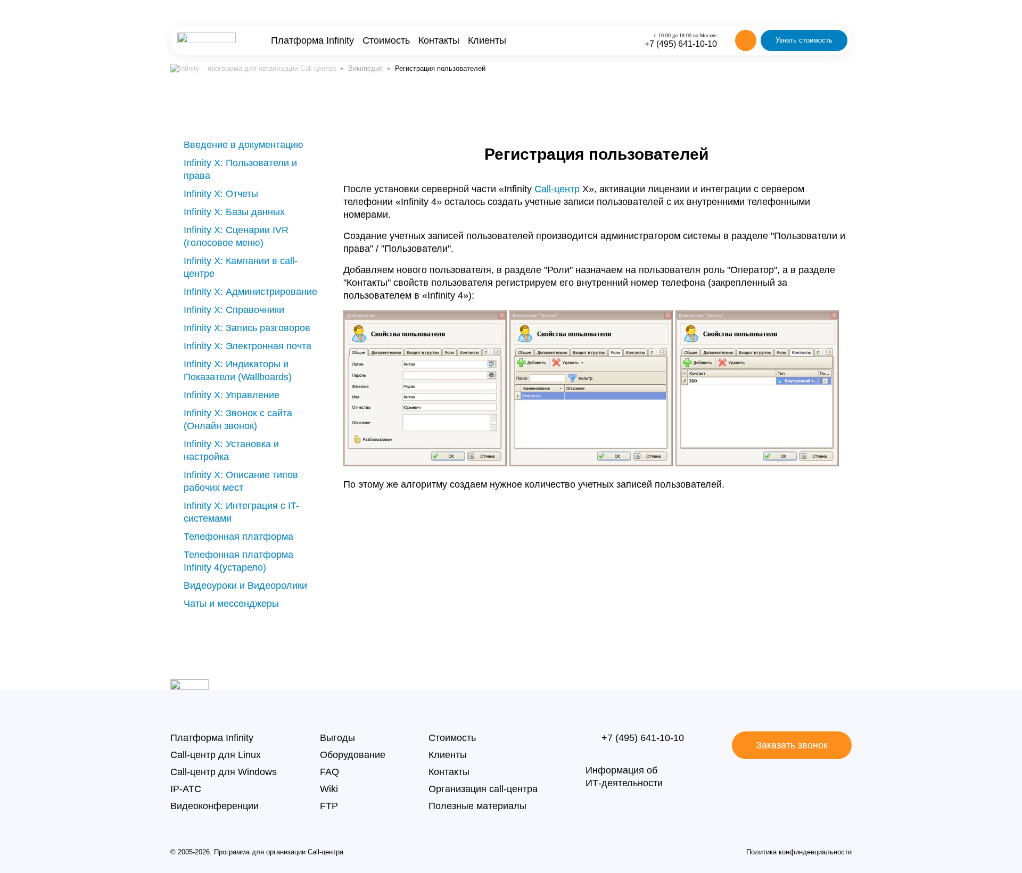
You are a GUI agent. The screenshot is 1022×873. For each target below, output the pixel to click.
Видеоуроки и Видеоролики (245, 585)
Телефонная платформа (238, 536)
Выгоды (337, 737)
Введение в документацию (243, 144)
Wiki (329, 789)
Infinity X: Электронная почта (247, 346)
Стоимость (386, 40)
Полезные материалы (477, 806)
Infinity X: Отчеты (221, 193)
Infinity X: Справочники (234, 309)
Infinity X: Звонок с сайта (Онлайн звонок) (238, 419)
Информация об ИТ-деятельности (624, 776)
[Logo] (206, 40)
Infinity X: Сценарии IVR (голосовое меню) (236, 236)
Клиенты (487, 40)
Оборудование (352, 755)
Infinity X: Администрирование (250, 291)
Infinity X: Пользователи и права (240, 169)
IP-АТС (185, 789)
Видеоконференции (214, 806)
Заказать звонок (792, 745)
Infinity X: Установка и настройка (231, 450)
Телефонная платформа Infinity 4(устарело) (238, 561)
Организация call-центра (483, 789)
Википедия (365, 68)
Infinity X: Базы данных (234, 212)
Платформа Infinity (312, 40)
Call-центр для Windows (223, 772)
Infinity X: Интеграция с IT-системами (241, 512)
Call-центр (557, 189)
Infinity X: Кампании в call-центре (241, 267)
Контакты (438, 40)
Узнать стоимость (804, 40)
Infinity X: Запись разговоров (247, 328)
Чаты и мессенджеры (231, 603)
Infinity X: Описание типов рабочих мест (241, 481)
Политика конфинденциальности (799, 852)
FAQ (329, 772)
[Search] (745, 40)
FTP (329, 806)
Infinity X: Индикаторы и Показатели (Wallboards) (238, 370)
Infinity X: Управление (231, 395)
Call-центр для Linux (215, 755)
